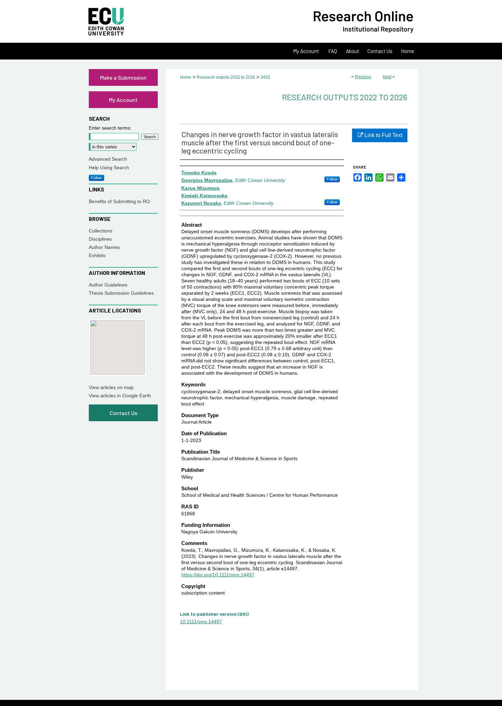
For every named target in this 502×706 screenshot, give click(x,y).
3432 (265, 77)
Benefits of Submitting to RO (119, 201)
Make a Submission (123, 77)
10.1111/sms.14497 (201, 621)
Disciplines (100, 239)
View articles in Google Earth (120, 395)
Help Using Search (109, 167)
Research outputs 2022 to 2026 (226, 77)
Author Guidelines (108, 285)
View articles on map (111, 387)
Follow (332, 179)
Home (185, 77)
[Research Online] (251, 21)
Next (387, 77)
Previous (363, 77)
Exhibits (97, 255)
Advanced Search (108, 159)
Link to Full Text (382, 135)
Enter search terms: (110, 128)
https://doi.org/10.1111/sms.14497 (217, 574)
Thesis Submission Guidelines (121, 293)
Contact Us (123, 413)
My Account (123, 99)
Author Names (104, 247)
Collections (100, 231)
